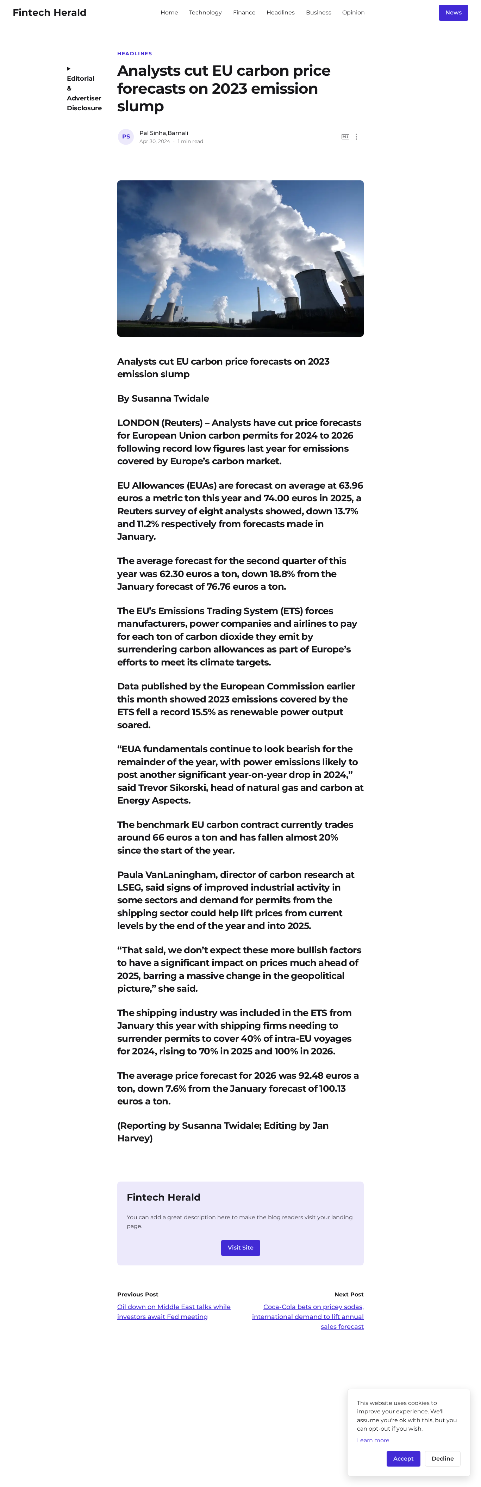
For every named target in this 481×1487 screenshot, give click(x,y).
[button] (356, 137)
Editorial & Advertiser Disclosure (82, 93)
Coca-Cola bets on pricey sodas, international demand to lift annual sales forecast (308, 1317)
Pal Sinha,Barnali (163, 133)
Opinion (353, 12)
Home (169, 12)
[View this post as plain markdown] (345, 137)
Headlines (281, 12)
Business (318, 12)
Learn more (373, 1440)
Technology (205, 12)
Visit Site (241, 1247)
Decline (443, 1458)
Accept (403, 1458)
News (453, 12)
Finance (244, 12)
